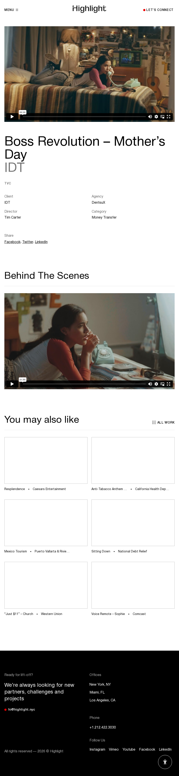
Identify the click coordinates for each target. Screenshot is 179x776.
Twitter (27, 242)
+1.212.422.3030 (103, 727)
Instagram (97, 749)
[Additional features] (165, 762)
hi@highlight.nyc (21, 709)
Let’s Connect (160, 10)
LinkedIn (41, 242)
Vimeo (114, 749)
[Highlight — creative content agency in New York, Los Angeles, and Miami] (89, 9)
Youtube (128, 749)
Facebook (12, 242)
